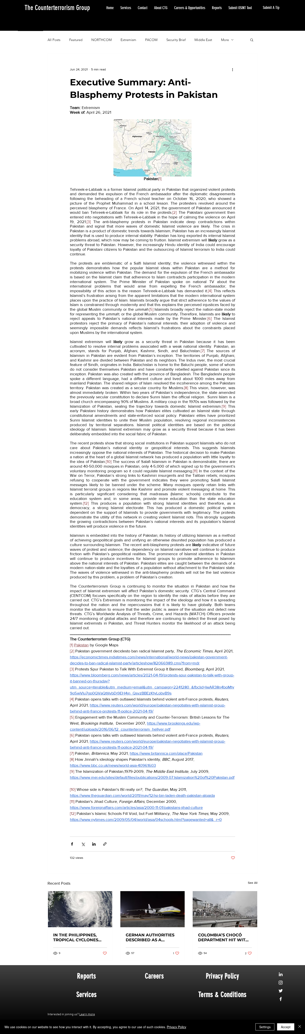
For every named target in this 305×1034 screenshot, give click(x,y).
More (225, 40)
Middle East (203, 40)
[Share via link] (105, 844)
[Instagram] (280, 982)
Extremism (128, 40)
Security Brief (176, 40)
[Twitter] (280, 990)
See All (252, 882)
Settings (265, 1027)
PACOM (151, 40)
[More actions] (232, 69)
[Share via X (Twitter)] (83, 844)
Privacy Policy (176, 1027)
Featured (75, 40)
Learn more (87, 1014)
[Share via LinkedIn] (94, 844)
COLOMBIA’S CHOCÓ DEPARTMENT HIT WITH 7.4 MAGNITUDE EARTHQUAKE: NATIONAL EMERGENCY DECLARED (223, 937)
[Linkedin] (280, 974)
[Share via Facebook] (72, 844)
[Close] (299, 1026)
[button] (252, 39)
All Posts (54, 40)
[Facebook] (280, 999)
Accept (285, 1027)
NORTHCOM (101, 40)
